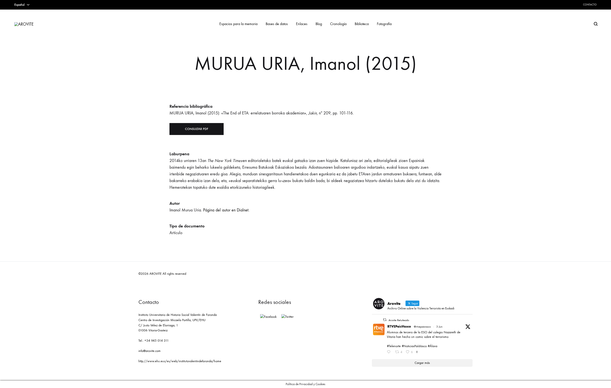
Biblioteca (362, 24)
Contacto (590, 4)
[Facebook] (268, 316)
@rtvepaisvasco (422, 326)
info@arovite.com (149, 351)
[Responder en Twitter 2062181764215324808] (390, 352)
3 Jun (439, 326)
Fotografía (384, 24)
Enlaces (301, 24)
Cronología (338, 24)
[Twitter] (287, 316)
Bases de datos (277, 24)
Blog (319, 24)
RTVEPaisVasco (399, 326)
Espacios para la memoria (238, 24)
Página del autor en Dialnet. (226, 210)
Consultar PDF (196, 129)
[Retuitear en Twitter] (384, 320)
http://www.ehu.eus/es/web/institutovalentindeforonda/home (179, 361)
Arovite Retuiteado (399, 320)
